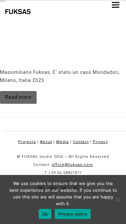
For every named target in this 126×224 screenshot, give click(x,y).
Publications (17, 57)
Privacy (100, 142)
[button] (115, 5)
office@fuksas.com (72, 165)
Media (62, 142)
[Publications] (63, 23)
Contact (81, 142)
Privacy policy (73, 214)
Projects (27, 142)
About (46, 142)
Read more (18, 97)
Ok (45, 214)
